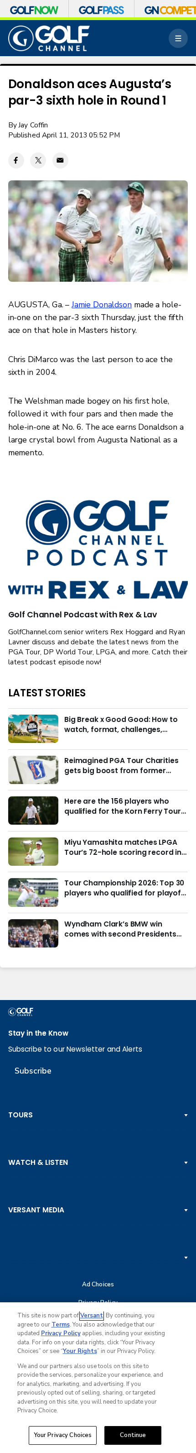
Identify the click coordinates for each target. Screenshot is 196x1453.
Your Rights (80, 1351)
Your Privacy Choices (63, 1435)
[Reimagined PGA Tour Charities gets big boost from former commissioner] (33, 770)
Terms (61, 1325)
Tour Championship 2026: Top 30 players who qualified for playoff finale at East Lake (124, 888)
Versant (91, 1315)
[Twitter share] (38, 160)
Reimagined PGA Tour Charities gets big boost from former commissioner (121, 766)
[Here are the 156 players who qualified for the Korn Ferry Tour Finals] (33, 810)
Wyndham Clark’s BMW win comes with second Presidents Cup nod (120, 929)
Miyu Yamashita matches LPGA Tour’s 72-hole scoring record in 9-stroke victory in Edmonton (122, 847)
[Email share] (60, 160)
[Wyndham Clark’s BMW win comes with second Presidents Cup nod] (33, 933)
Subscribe (33, 1070)
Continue (133, 1435)
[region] (98, 1377)
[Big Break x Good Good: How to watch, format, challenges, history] (33, 729)
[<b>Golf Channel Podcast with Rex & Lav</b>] (98, 550)
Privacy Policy (61, 1333)
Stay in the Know (38, 1033)
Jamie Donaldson (102, 304)
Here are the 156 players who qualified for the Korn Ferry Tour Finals (122, 806)
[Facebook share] (16, 160)
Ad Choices (98, 1285)
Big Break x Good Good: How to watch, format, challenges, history (120, 725)
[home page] (49, 38)
